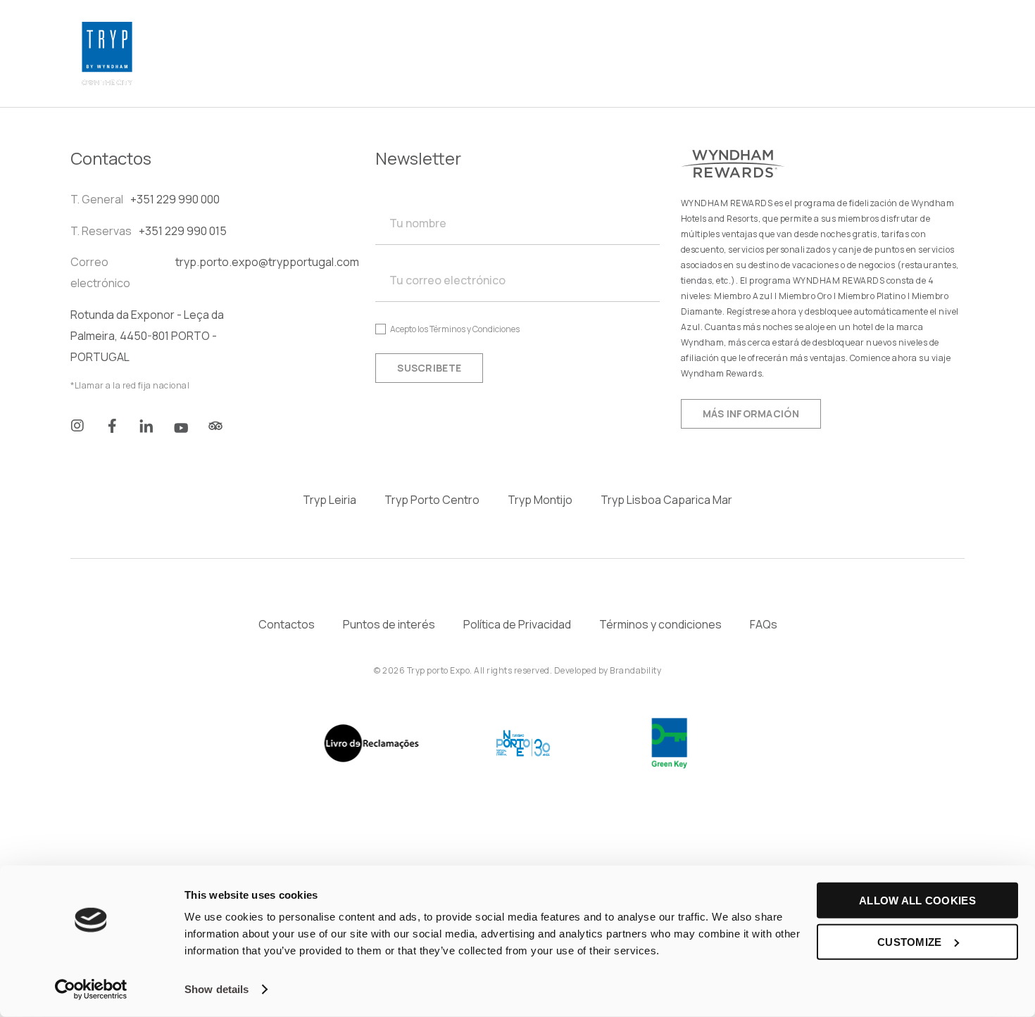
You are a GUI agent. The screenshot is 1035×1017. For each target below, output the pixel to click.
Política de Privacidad (517, 624)
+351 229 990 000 (175, 199)
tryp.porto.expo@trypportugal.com (267, 262)
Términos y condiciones (660, 624)
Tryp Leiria (329, 499)
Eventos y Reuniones (491, 37)
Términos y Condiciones (474, 329)
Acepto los (455, 329)
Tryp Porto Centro (431, 499)
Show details (216, 989)
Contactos (286, 624)
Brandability (635, 670)
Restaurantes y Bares (651, 37)
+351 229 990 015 (183, 231)
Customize (909, 941)
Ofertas (287, 69)
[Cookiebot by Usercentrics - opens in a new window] (91, 989)
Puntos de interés (389, 624)
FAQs (763, 624)
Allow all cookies (917, 901)
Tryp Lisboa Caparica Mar (666, 499)
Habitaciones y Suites (331, 37)
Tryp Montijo (540, 499)
